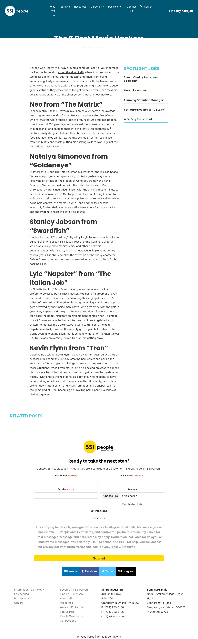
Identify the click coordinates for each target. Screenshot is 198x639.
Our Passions (68, 620)
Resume (132, 489)
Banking (65, 6)
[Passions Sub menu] (121, 7)
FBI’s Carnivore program (99, 241)
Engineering (21, 593)
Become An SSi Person (74, 589)
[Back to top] (10, 630)
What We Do (53, 11)
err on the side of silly (71, 72)
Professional (21, 598)
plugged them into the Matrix (71, 128)
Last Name (132, 475)
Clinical (18, 602)
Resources (80, 6)
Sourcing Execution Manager (143, 100)
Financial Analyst (135, 90)
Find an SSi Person (71, 593)
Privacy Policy (86, 636)
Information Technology (29, 589)
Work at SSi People (71, 607)
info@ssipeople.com (113, 616)
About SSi (66, 598)
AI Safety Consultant (138, 119)
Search (147, 6)
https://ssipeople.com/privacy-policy (93, 547)
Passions (113, 6)
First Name (66, 475)
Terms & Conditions (109, 636)
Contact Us (131, 8)
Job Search (67, 611)
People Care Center (72, 616)
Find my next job (181, 11)
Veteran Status (98, 510)
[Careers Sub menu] (102, 7)
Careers (95, 6)
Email (66, 489)
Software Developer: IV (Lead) (145, 109)
